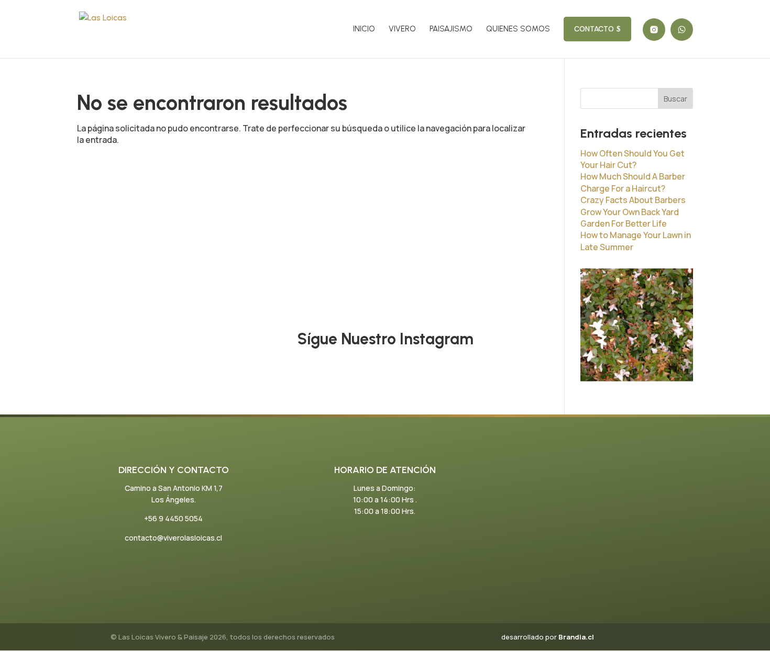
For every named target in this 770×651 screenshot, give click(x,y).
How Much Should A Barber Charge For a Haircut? (632, 182)
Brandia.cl (576, 637)
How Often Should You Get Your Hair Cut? (632, 159)
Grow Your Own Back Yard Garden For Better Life (629, 217)
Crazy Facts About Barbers (633, 200)
